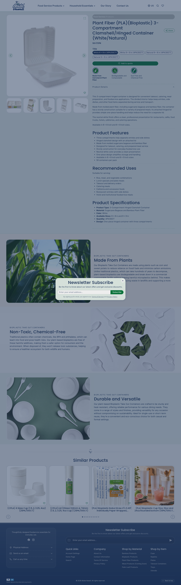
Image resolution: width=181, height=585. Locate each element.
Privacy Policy (112, 297)
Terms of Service (98, 297)
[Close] (122, 280)
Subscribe (117, 292)
